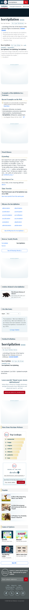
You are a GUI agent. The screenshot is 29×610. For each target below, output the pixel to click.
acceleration (6, 212)
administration (6, 225)
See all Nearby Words (14, 250)
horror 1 (8, 175)
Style (3, 314)
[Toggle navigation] (2, 2)
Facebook (6, 593)
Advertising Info (10, 587)
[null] (18, 472)
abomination (18, 208)
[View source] (24, 117)
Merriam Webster (5, 572)
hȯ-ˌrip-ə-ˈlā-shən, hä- (9, 350)
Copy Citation (15, 330)
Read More (6, 106)
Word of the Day (14, 469)
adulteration (18, 225)
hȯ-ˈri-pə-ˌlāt (15, 45)
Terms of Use (19, 589)
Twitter (11, 593)
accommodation (7, 215)
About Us (14, 585)
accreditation (18, 215)
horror (4, 246)
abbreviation (6, 208)
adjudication (18, 222)
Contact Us (19, 587)
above (4, 184)
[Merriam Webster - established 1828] (5, 2)
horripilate (5, 243)
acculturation (6, 218)
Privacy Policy (10, 589)
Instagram (23, 593)
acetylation (5, 222)
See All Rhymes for (14, 231)
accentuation (18, 212)
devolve (13, 472)
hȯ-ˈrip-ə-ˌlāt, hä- (17, 361)
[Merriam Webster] (14, 466)
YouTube (17, 593)
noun (22, 19)
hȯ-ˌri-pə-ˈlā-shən (17, 23)
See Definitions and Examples (14, 475)
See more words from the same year (13, 196)
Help (8, 585)
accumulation (19, 218)
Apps (20, 585)
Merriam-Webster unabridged (14, 392)
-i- (9, 169)
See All (14, 563)
